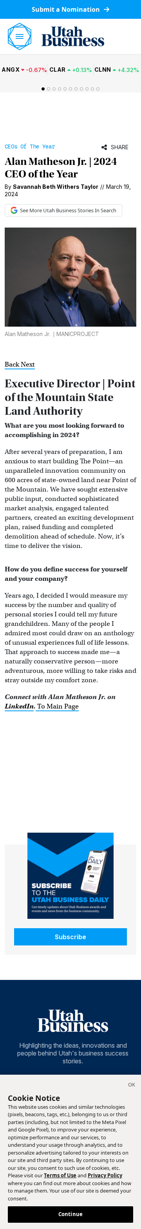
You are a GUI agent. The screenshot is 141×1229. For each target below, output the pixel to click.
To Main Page (57, 706)
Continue (70, 1214)
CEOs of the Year (30, 146)
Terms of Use (60, 1175)
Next (28, 364)
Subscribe (70, 937)
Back (13, 364)
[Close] (131, 1085)
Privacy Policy (105, 1175)
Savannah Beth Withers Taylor (55, 186)
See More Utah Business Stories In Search (68, 210)
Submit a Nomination (66, 9)
